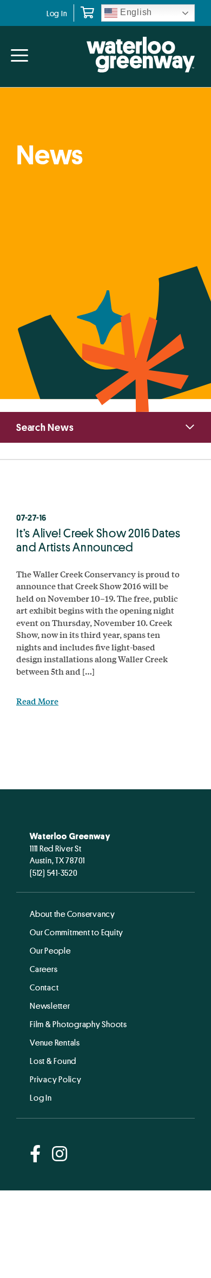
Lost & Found (53, 1060)
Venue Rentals (55, 1042)
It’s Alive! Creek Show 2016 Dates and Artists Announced (98, 540)
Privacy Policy (56, 1079)
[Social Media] (35, 1154)
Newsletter (50, 1005)
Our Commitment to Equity (76, 932)
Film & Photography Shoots (78, 1024)
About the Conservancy (72, 913)
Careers (43, 968)
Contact (44, 987)
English (134, 12)
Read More (37, 701)
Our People (50, 950)
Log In (57, 13)
